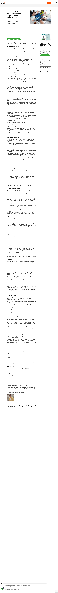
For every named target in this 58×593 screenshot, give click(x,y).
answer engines (21, 196)
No (31, 406)
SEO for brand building (30, 289)
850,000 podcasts (13, 261)
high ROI (12, 314)
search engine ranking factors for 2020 (23, 78)
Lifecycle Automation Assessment (13, 24)
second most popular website (29, 301)
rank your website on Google (13, 35)
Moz (10, 63)
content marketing (20, 147)
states (13, 86)
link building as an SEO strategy (18, 115)
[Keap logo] (5, 3)
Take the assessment (45, 55)
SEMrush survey (20, 221)
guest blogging (28, 231)
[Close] (45, 585)
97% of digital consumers (21, 190)
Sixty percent (9, 307)
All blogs (8, 5)
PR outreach (20, 252)
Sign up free (44, 72)
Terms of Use (19, 589)
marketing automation (19, 176)
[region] (25, 588)
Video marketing (10, 297)
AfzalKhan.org (26, 388)
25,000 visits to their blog (29, 362)
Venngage (10, 185)
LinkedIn (34, 392)
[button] (3, 588)
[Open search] (47, 1)
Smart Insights (31, 157)
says (10, 203)
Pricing (24, 3)
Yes (23, 406)
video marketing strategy (23, 339)
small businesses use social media (15, 205)
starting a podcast (15, 282)
